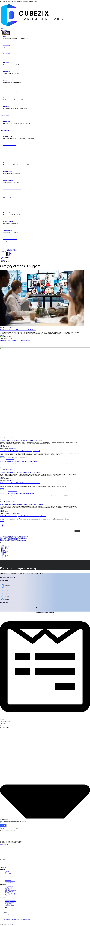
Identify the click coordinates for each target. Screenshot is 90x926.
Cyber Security (8, 880)
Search (1, 529)
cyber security (10, 491)
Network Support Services (10, 881)
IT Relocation (6, 62)
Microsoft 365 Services (8, 180)
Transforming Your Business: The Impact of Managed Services (17, 493)
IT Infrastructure (5, 130)
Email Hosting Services (9, 902)
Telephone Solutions (7, 230)
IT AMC (4, 36)
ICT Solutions (6, 106)
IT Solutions (8, 459)
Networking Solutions (6, 555)
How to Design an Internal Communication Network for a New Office (13, 540)
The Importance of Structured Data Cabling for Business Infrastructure (20, 483)
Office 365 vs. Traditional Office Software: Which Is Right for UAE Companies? (21, 504)
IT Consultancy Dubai (9, 872)
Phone (1, 725)
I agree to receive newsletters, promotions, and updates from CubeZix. (14, 822)
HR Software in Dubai (11, 250)
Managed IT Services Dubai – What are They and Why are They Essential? (20, 472)
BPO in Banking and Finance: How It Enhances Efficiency (16, 340)
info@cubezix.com (7, 914)
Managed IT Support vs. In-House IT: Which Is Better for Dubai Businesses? (21, 440)
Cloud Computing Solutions (10, 900)
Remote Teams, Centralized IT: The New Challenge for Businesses (18, 330)
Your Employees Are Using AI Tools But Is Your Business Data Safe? (12, 537)
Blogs (8, 254)
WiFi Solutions (7, 895)
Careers (9, 255)
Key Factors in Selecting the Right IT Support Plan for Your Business (19, 461)
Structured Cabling (8, 888)
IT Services (4, 30)
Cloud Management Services (10, 901)
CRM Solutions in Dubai (12, 249)
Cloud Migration (6, 97)
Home (3, 260)
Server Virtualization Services (9, 145)
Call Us (1, 257)
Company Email (3, 723)
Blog (3, 545)
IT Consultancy (6, 71)
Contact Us (2, 28)
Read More (2, 335)
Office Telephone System (8, 153)
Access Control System (9, 905)
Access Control (8, 889)
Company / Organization (4, 721)
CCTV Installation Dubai (8, 221)
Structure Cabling (7, 212)
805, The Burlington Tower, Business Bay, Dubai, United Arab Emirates (17, 919)
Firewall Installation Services (10, 894)
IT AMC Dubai (7, 871)
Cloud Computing (5, 546)
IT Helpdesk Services (9, 877)
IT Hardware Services (7, 197)
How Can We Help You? (4, 727)
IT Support (5, 80)
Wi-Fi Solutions (6, 162)
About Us (9, 252)
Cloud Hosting (5, 547)
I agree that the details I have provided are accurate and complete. (13, 821)
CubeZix (13, 924)
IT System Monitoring (9, 879)
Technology (12, 480)
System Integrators (6, 556)
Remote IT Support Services (10, 882)
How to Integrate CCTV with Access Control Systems (10, 539)
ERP (3, 248)
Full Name (2, 719)
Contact (9, 253)
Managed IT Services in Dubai (10, 876)
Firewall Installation (7, 171)
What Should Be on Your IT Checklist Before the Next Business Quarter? (13, 538)
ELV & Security (5, 206)
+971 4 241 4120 (7, 909)
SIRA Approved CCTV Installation (10, 239)
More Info (4, 251)
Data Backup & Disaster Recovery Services (12, 189)
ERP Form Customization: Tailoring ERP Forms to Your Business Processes (14, 536)
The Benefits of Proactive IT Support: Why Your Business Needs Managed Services (23, 516)
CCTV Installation (8, 887)
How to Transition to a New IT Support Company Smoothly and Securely (20, 451)
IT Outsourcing (6, 45)
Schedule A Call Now (4, 844)
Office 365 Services (8, 892)
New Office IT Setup (7, 53)
